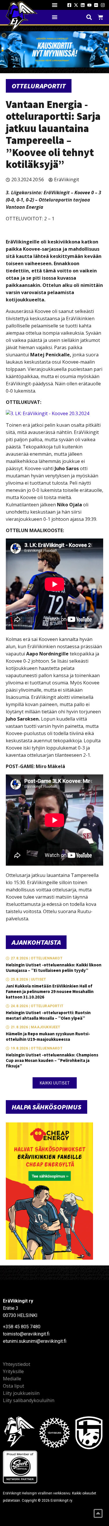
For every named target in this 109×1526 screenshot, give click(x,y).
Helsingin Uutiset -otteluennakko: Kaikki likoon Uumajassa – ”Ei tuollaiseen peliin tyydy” (53, 967)
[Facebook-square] (69, 5)
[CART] (100, 17)
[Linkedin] (82, 5)
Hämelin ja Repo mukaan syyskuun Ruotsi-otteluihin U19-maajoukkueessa (48, 1036)
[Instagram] (102, 5)
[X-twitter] (76, 5)
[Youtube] (89, 5)
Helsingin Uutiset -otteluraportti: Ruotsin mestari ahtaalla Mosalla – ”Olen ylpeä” (48, 1015)
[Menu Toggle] (55, 5)
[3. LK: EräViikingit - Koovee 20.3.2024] (47, 413)
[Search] (89, 17)
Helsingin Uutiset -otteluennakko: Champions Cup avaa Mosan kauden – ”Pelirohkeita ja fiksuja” (52, 1060)
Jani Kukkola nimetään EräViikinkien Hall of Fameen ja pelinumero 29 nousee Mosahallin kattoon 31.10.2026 (50, 991)
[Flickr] (96, 5)
